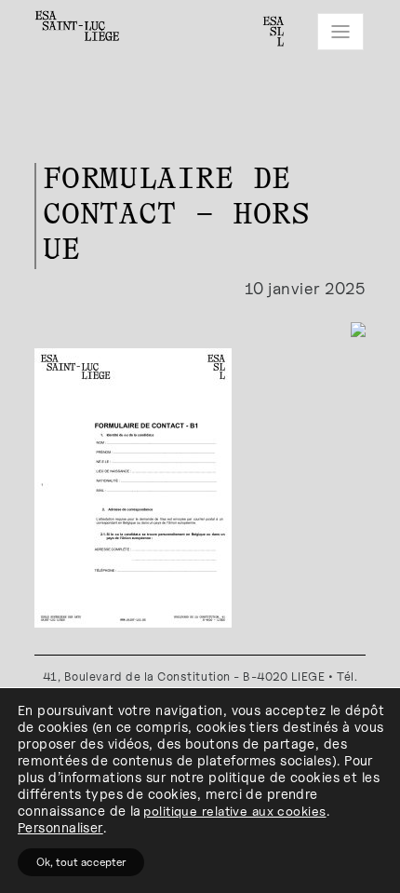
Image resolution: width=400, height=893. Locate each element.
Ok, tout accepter (81, 862)
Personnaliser (60, 827)
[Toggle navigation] (340, 31)
